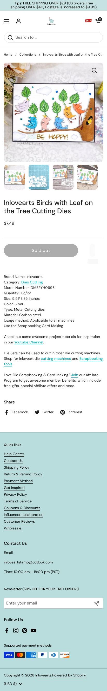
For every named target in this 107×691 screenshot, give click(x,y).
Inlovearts (43, 675)
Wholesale (12, 528)
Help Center (14, 453)
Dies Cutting (32, 282)
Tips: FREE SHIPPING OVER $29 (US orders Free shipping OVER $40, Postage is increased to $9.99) (54, 5)
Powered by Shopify (69, 675)
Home (8, 54)
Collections (27, 54)
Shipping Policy (16, 467)
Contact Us (13, 460)
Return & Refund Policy (23, 474)
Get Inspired (14, 487)
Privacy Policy (15, 494)
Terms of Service (18, 501)
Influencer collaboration (23, 514)
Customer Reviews (19, 521)
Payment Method (18, 481)
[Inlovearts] (51, 21)
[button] (98, 21)
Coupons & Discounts (22, 508)
